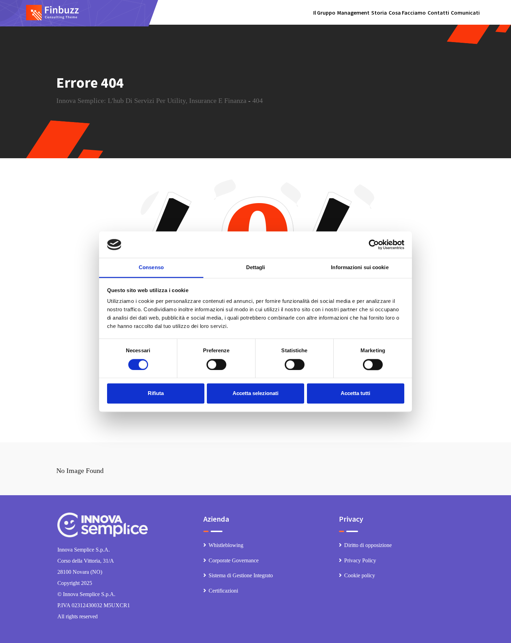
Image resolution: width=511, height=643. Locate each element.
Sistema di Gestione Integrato (241, 575)
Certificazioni (223, 591)
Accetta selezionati (255, 393)
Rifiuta (156, 393)
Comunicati (465, 12)
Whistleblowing (226, 545)
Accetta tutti (355, 393)
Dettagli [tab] (255, 268)
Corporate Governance (234, 560)
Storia (379, 12)
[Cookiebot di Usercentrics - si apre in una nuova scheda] (373, 244)
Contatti (438, 12)
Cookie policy (359, 575)
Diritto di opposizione (368, 545)
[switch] (216, 364)
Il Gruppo (324, 12)
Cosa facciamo (407, 12)
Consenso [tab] (151, 268)
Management (353, 12)
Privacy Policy (360, 560)
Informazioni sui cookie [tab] (359, 268)
